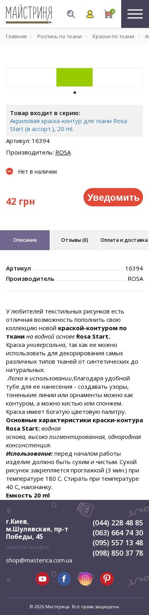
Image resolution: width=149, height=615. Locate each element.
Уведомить (113, 197)
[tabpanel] (74, 77)
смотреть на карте (27, 547)
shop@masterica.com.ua (39, 560)
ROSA (63, 152)
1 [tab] (75, 92)
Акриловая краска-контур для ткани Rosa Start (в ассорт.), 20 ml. (68, 125)
